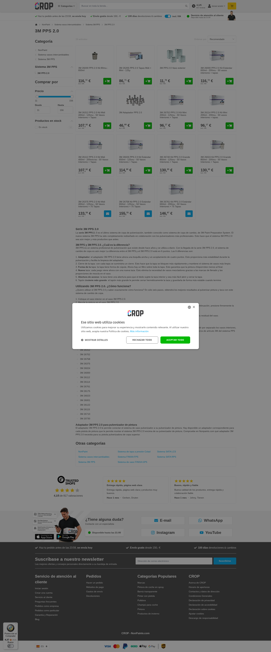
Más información (139, 331)
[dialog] (135, 326)
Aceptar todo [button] (175, 339)
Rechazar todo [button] (142, 339)
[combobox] (189, 307)
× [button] (194, 307)
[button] (94, 340)
